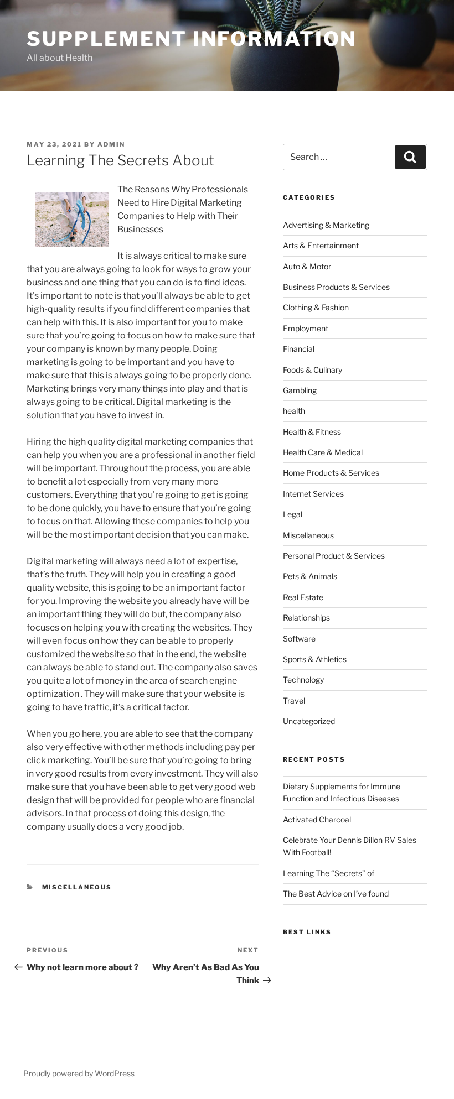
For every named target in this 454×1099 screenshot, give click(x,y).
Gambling (300, 390)
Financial (298, 348)
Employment (305, 328)
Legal (292, 514)
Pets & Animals (310, 576)
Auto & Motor (307, 266)
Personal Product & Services (334, 555)
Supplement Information (192, 39)
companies (209, 309)
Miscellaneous (77, 887)
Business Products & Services (336, 286)
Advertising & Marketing (326, 225)
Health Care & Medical (323, 452)
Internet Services (313, 493)
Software (299, 638)
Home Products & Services (331, 472)
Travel (294, 700)
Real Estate (303, 597)
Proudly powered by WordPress (79, 1073)
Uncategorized (309, 721)
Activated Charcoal (317, 819)
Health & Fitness (312, 431)
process (181, 468)
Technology (303, 679)
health (294, 410)
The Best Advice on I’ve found (336, 893)
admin (111, 144)
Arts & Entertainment (321, 245)
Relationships (306, 617)
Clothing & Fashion (316, 307)
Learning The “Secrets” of (328, 873)
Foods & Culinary (312, 369)
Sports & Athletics (315, 659)
